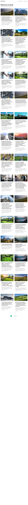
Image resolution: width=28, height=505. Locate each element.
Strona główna (25, 1)
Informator (3, 1)
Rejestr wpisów (20, 1)
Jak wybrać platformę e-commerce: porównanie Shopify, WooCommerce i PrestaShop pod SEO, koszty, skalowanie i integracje (20, 205)
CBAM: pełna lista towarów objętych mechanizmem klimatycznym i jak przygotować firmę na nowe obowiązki (20, 284)
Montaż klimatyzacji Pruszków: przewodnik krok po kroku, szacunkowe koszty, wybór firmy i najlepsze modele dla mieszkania (20, 264)
